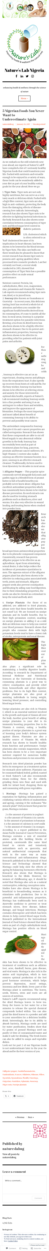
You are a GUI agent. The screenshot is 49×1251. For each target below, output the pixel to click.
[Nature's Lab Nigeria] (24, 9)
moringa (34, 1078)
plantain (25, 1081)
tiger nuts (8, 1085)
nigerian (7, 1081)
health (26, 1078)
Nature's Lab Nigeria (24, 70)
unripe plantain (20, 1085)
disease (35, 1074)
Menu (23, 98)
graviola (7, 1078)
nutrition (16, 1081)
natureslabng (8, 124)
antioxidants (9, 1074)
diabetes (26, 1074)
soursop (34, 1081)
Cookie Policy (13, 1241)
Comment (38, 1198)
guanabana (17, 1078)
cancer (19, 1074)
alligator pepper (10, 1071)
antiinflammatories (27, 1071)
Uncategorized (39, 124)
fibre (42, 1074)
